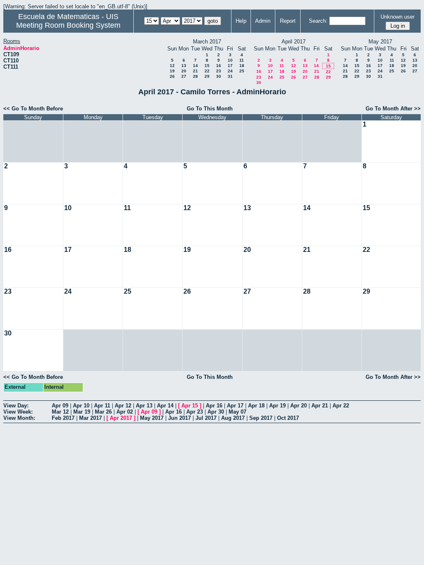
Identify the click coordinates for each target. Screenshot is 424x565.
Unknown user (397, 17)
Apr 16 (214, 405)
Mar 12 (60, 412)
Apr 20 (298, 405)
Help (241, 21)
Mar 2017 (90, 418)
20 (183, 71)
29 (207, 76)
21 (195, 71)
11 (241, 60)
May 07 (237, 412)
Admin (262, 21)
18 (241, 65)
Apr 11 (102, 405)
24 (230, 71)
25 (241, 71)
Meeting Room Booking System (68, 25)
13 (183, 65)
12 (172, 65)
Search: (318, 21)
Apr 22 (340, 405)
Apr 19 (277, 405)
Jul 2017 (206, 418)
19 (172, 71)
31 (230, 76)
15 (207, 65)
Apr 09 (60, 405)
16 (218, 65)
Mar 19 (81, 412)
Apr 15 (189, 405)
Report (288, 21)
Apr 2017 (121, 418)
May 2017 (152, 418)
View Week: (18, 412)
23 (218, 71)
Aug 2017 (233, 418)
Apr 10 (81, 405)
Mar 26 (103, 412)
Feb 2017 (63, 418)
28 (195, 76)
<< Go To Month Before (33, 108)
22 (207, 71)
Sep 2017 (260, 418)
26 (172, 76)
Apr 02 (124, 412)
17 (230, 65)
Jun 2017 (179, 418)
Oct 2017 (288, 418)
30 (218, 76)
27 (183, 76)
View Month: (19, 418)
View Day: (16, 405)
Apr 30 (215, 412)
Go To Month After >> (393, 108)
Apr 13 (144, 405)
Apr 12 (123, 405)
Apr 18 (256, 405)
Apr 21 (319, 405)
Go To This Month (210, 108)
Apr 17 (235, 405)
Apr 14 (165, 405)
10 (230, 60)
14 (195, 65)
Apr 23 (194, 412)
